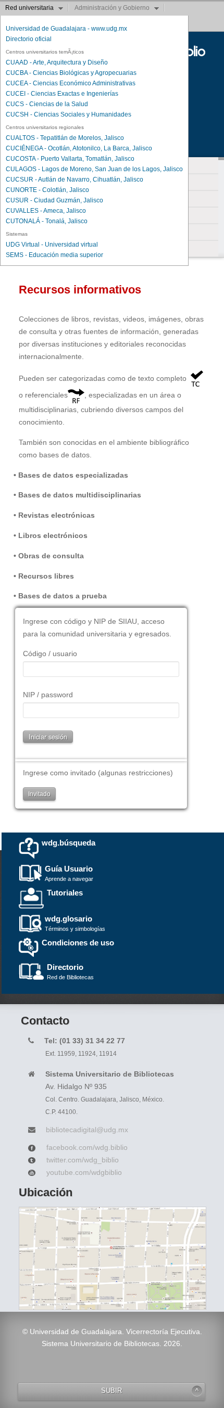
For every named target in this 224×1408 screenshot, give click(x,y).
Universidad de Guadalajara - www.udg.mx (66, 28)
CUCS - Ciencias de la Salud (47, 104)
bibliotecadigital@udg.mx (87, 1129)
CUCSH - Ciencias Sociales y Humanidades (68, 114)
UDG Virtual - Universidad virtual (52, 244)
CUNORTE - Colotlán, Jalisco (47, 190)
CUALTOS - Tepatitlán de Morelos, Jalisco (65, 138)
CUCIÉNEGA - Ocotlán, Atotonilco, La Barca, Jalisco (79, 148)
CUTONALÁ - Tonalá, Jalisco (47, 221)
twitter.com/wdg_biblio (82, 1160)
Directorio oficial (29, 39)
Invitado (39, 794)
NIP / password (48, 694)
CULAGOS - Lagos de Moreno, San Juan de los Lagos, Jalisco (94, 169)
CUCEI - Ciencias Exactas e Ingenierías (62, 93)
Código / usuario (50, 653)
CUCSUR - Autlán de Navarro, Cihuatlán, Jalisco (74, 179)
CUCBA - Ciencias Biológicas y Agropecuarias (71, 72)
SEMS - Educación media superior (54, 255)
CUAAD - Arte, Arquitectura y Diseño (57, 62)
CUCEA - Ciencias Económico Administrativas (70, 83)
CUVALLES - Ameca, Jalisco (46, 210)
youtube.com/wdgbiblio (84, 1172)
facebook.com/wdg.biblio (87, 1147)
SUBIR (111, 1390)
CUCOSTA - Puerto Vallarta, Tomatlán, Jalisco (70, 158)
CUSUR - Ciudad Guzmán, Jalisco (54, 200)
